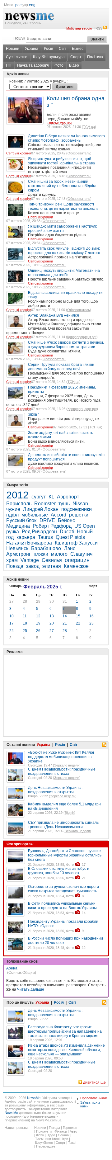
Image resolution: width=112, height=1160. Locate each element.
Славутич (81, 554)
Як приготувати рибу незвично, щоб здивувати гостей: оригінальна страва (61, 161)
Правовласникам (93, 1098)
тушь (64, 503)
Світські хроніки (59, 123)
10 (11, 616)
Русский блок (22, 520)
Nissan (80, 503)
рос (18, 5)
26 (38, 631)
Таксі (72, 1142)
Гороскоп (70, 1127)
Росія (48, 48)
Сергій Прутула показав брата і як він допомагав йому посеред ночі (61, 366)
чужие (13, 509)
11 (25, 616)
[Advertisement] (53, 680)
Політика (95, 57)
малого (59, 554)
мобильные (34, 514)
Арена (11, 968)
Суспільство (16, 57)
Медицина (18, 526)
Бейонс (66, 520)
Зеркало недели (66, 765)
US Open (84, 526)
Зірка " (33, 414)
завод (33, 566)
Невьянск (17, 548)
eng (32, 5)
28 (25, 601)
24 (11, 631)
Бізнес (77, 48)
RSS (99, 28)
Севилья (52, 560)
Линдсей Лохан (40, 509)
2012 (17, 495)
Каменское (76, 566)
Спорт (76, 57)
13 (51, 616)
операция (77, 560)
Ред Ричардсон (39, 531)
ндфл (12, 514)
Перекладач (45, 1146)
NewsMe (33, 1098)
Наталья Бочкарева (29, 542)
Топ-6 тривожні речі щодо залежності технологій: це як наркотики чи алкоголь (63, 206)
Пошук (19, 38)
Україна (31, 48)
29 (38, 601)
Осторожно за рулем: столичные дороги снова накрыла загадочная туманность (63, 888)
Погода (54, 1127)
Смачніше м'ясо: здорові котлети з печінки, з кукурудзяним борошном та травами (66, 344)
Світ (62, 48)
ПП (9, 65)
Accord (58, 514)
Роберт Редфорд (52, 526)
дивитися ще (94, 1082)
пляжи (41, 554)
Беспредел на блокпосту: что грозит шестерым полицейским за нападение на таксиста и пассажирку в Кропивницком (65, 1031)
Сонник (63, 1135)
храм (12, 560)
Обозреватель (79, 153)
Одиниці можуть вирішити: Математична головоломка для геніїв (64, 272)
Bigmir (69, 812)
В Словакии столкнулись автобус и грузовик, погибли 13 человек (58, 870)
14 (65, 616)
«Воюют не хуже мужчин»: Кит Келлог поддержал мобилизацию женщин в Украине (61, 756)
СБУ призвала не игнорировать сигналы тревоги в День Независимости (64, 824)
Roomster (45, 503)
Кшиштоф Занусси (76, 542)
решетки (78, 514)
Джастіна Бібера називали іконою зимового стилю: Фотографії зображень (66, 138)
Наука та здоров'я (33, 65)
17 (11, 623)
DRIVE (47, 520)
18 (25, 623)
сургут (38, 496)
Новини (12, 48)
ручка (12, 531)
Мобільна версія (79, 28)
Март (93, 586)
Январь (15, 586)
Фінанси (60, 1131)
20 (51, 623)
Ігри (65, 1139)
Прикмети (44, 1131)
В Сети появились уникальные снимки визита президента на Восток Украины (62, 905)
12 (38, 616)
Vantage (30, 560)
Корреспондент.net (81, 337)
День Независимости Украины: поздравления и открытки (55, 789)
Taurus (45, 537)
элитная (51, 566)
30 (51, 601)
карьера (25, 537)
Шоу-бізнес (44, 1142)
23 (91, 623)
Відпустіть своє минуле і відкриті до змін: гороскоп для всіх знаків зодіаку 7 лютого (64, 250)
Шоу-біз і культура (49, 57)
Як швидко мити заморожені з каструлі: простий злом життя (62, 228)
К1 (51, 496)
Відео (74, 65)
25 (25, 631)
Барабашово (46, 548)
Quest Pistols (70, 537)
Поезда (14, 566)
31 (65, 601)
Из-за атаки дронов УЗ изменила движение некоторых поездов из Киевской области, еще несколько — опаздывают (66, 1049)
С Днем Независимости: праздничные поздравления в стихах (62, 771)
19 (38, 623)
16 (91, 616)
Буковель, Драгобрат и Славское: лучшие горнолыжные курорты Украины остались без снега (64, 855)
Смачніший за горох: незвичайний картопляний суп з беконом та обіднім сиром (62, 185)
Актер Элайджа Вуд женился (53, 315)
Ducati (67, 531)
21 (65, 623)
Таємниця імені (47, 1139)
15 (78, 616)
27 (11, 601)
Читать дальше (30, 989)
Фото (58, 65)
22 (78, 623)
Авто (73, 1131)
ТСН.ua (89, 127)
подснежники (76, 509)
